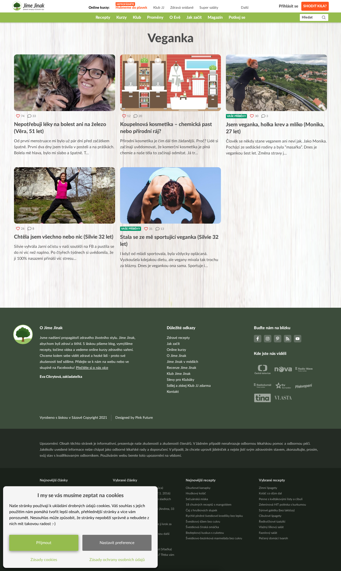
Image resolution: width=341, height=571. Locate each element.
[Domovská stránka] (28, 6)
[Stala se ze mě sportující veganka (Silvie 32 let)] (170, 195)
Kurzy (121, 17)
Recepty (103, 17)
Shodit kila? (315, 6)
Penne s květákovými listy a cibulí (281, 499)
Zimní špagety (268, 487)
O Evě (175, 17)
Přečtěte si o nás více (92, 368)
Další (244, 7)
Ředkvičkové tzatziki (272, 521)
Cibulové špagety (270, 515)
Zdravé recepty (178, 338)
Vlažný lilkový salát (271, 527)
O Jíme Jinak (176, 356)
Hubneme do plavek (131, 7)
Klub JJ (158, 7)
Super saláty (208, 7)
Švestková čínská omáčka (202, 527)
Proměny (155, 17)
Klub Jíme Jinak (178, 374)
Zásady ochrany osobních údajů (117, 560)
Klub (137, 17)
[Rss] (287, 338)
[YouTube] (297, 338)
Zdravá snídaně (181, 7)
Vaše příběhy (236, 116)
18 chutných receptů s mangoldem (208, 504)
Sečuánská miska (197, 499)
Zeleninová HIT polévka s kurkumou (282, 504)
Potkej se (237, 17)
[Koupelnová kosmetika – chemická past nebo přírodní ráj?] (170, 82)
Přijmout (43, 543)
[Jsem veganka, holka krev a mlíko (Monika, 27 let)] (276, 82)
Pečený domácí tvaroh (273, 538)
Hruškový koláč (196, 493)
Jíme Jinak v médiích (182, 362)
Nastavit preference (117, 543)
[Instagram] (267, 338)
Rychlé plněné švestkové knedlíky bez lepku (214, 515)
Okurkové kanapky (198, 487)
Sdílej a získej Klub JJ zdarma (189, 386)
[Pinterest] (277, 338)
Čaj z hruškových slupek (201, 510)
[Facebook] (257, 338)
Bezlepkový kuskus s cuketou (205, 532)
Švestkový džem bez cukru (203, 521)
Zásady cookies (43, 560)
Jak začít (194, 17)
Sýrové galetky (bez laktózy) (277, 510)
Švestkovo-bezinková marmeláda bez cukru (214, 538)
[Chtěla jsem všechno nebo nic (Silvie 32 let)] (64, 195)
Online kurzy (176, 350)
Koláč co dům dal (270, 493)
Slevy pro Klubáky (180, 380)
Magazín (215, 17)
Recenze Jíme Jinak (181, 368)
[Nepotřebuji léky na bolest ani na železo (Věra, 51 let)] (64, 82)
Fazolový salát (268, 532)
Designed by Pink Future (134, 418)
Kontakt (173, 392)
